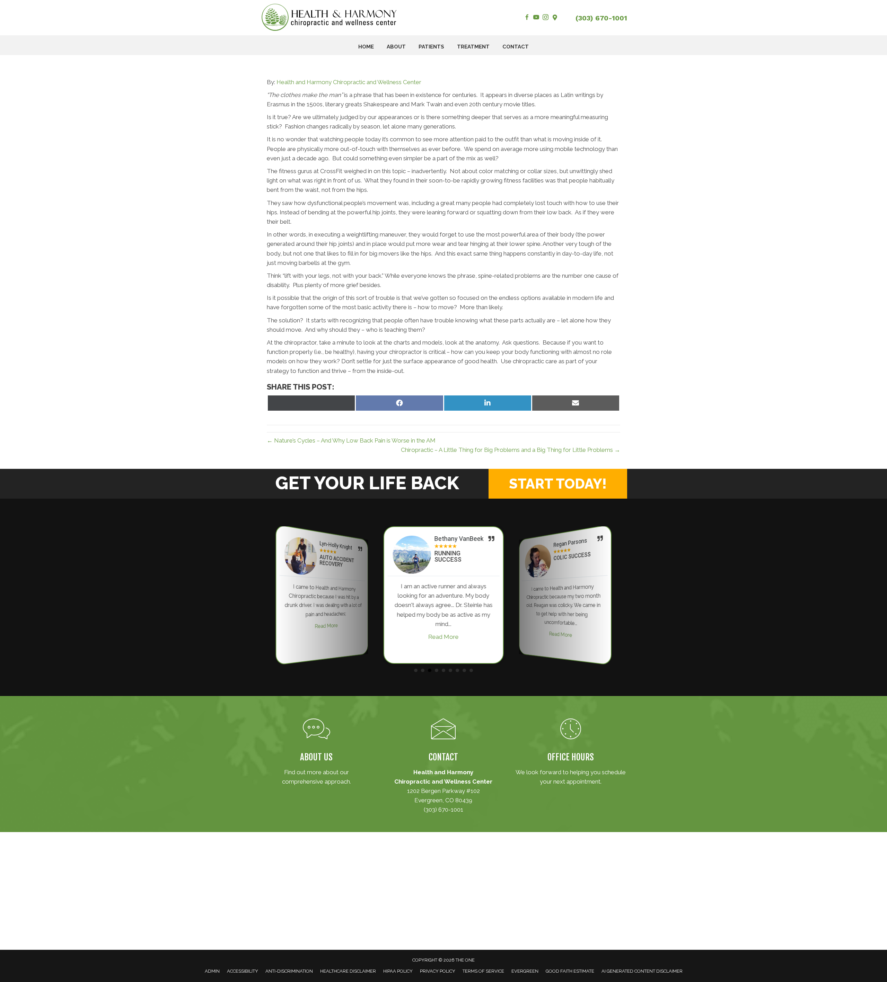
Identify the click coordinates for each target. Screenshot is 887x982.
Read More (326, 626)
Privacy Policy (437, 971)
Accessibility (242, 971)
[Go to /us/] (316, 753)
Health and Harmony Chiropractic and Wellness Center (348, 82)
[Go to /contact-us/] (443, 767)
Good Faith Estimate (570, 971)
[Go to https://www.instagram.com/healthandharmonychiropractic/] (545, 18)
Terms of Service (483, 971)
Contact (515, 47)
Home (366, 47)
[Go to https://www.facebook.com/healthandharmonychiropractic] (527, 18)
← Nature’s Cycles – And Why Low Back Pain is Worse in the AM (351, 440)
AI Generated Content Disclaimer (642, 971)
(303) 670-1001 (601, 18)
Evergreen (524, 971)
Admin (212, 971)
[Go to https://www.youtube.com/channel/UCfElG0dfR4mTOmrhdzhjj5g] (536, 18)
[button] (558, 484)
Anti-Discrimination (289, 971)
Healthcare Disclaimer (348, 971)
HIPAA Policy (398, 971)
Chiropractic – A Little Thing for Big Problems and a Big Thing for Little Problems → (510, 449)
